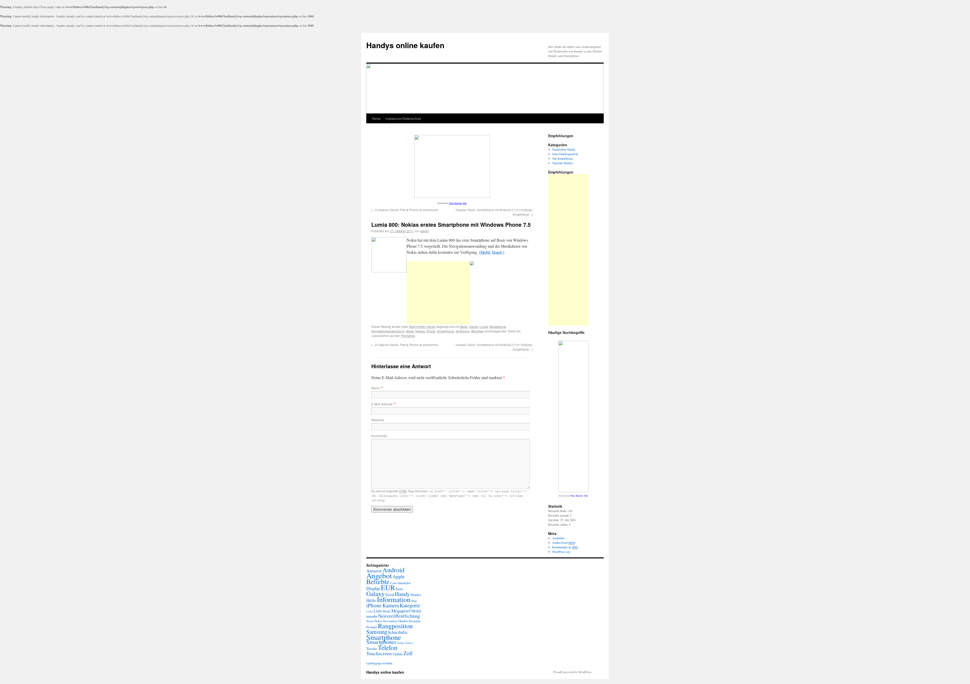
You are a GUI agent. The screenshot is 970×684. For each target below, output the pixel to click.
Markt (387, 611)
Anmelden (558, 538)
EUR (388, 587)
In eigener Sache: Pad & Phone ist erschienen (404, 210)
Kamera (390, 605)
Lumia (483, 326)
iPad (414, 601)
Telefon (387, 647)
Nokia (410, 331)
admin (424, 231)
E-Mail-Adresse (382, 404)
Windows (477, 331)
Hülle (371, 600)
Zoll (408, 653)
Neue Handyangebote (565, 154)
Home (376, 118)
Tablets (409, 643)
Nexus (370, 621)
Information (393, 599)
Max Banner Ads (458, 203)
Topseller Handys (562, 163)
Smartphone (445, 331)
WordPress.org (561, 552)
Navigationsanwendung (387, 331)
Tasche (371, 648)
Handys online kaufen (405, 45)
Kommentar (379, 436)
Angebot (379, 575)
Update (398, 653)
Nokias (420, 331)
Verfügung (462, 331)
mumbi (371, 616)
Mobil (485, 252)
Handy (497, 252)
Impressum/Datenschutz (403, 118)
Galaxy (375, 593)
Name (375, 388)
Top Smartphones (562, 158)
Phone (430, 331)
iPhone (374, 605)
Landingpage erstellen (379, 663)
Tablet (400, 643)
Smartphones (381, 641)
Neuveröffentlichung (399, 615)
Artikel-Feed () (564, 542)
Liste (378, 611)
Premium (415, 621)
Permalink (408, 335)
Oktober (403, 621)
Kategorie (410, 605)
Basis (464, 326)
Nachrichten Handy (422, 326)
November (390, 621)
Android (393, 569)
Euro (399, 588)
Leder (369, 611)
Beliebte (378, 581)
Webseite (377, 420)
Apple (399, 576)
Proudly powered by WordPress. (572, 672)
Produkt (371, 627)
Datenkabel (404, 583)
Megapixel (400, 611)
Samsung (376, 631)
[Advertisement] (438, 292)
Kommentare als (565, 547)
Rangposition (395, 625)
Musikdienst (498, 326)
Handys (415, 594)
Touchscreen (379, 653)
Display (373, 588)
